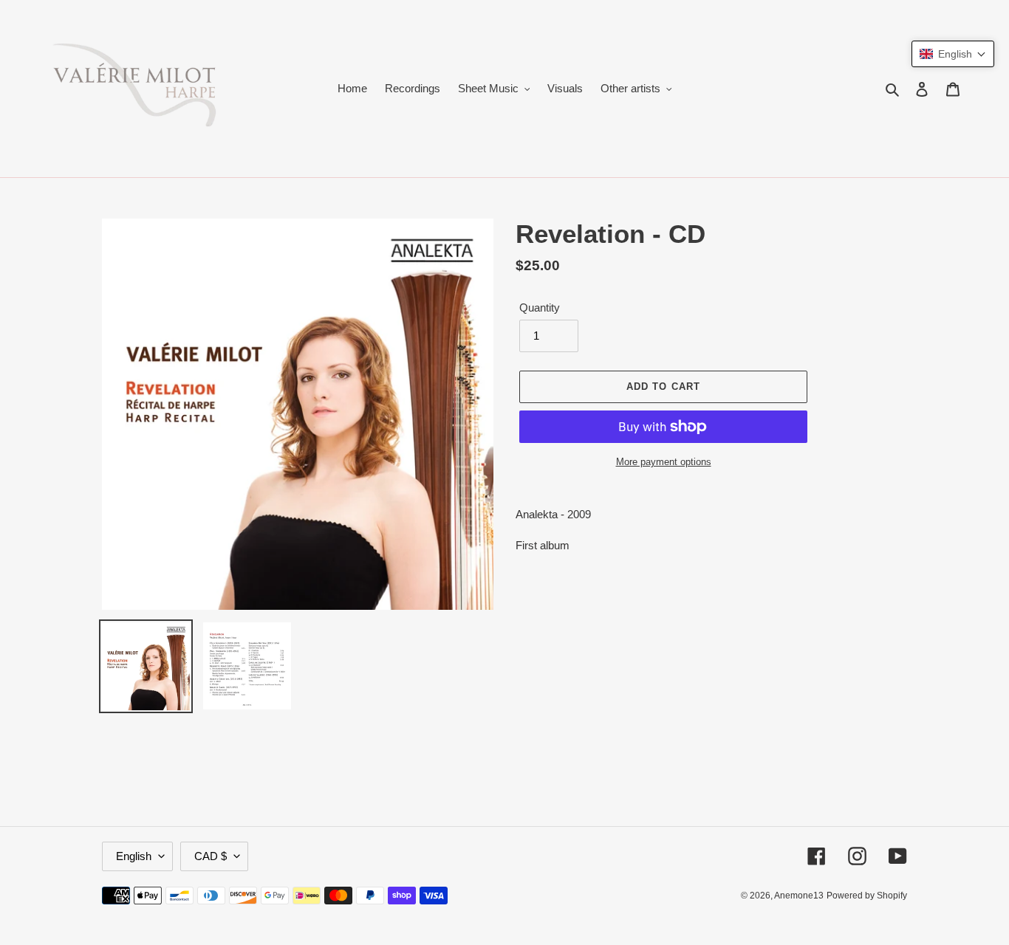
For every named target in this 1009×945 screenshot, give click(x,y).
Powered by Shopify (867, 895)
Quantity (539, 307)
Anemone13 (799, 895)
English (133, 856)
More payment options (663, 461)
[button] (952, 53)
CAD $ (210, 856)
